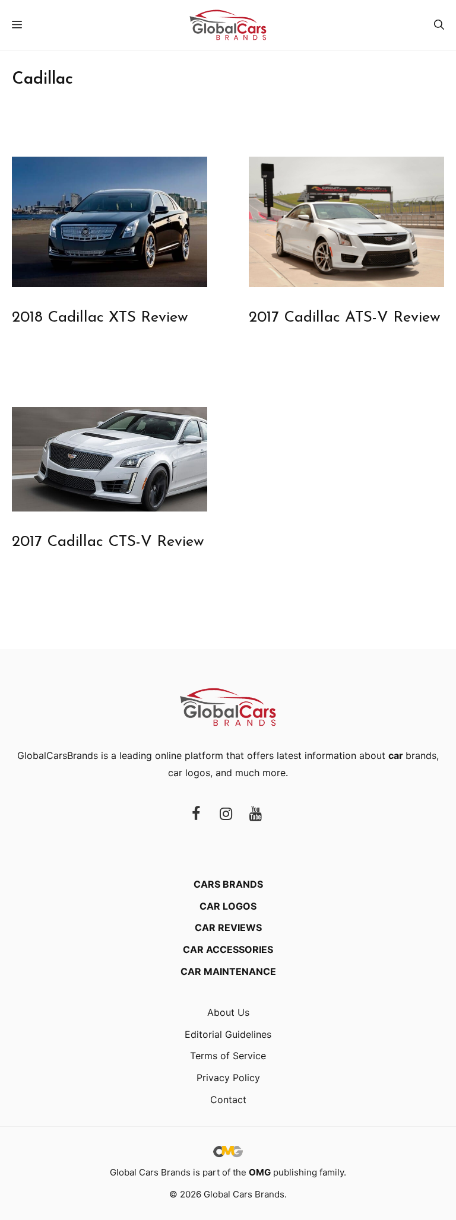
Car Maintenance (228, 971)
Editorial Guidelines (228, 1034)
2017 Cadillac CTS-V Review (108, 542)
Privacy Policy (228, 1078)
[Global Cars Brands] (228, 25)
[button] (439, 25)
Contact (228, 1099)
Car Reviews (228, 927)
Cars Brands (228, 884)
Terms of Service (228, 1056)
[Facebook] (196, 814)
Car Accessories (228, 949)
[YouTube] (255, 814)
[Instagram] (226, 814)
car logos (189, 773)
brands (412, 755)
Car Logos (228, 906)
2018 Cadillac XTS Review (100, 318)
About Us (228, 1012)
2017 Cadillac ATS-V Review (345, 318)
